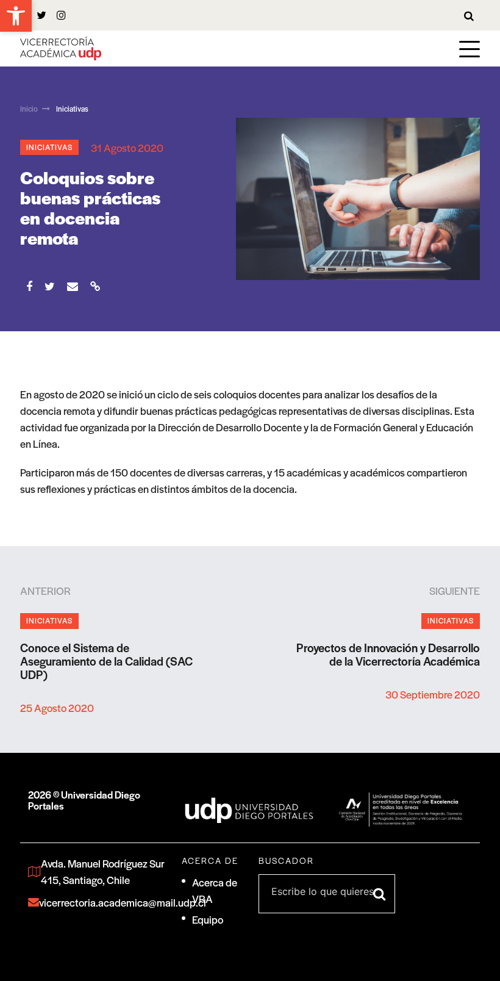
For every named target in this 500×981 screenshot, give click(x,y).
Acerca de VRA (214, 890)
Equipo (207, 919)
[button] (16, 16)
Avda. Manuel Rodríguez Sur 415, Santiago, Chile (103, 871)
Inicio (29, 108)
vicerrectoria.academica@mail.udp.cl (102, 902)
